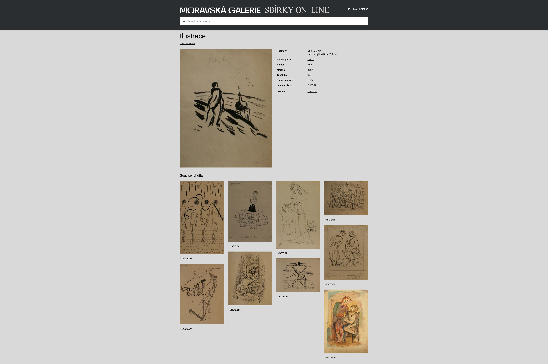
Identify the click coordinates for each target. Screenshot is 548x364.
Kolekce (363, 9)
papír (310, 70)
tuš (309, 75)
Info (354, 9)
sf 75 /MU (312, 91)
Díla (348, 9)
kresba (311, 59)
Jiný (310, 64)
